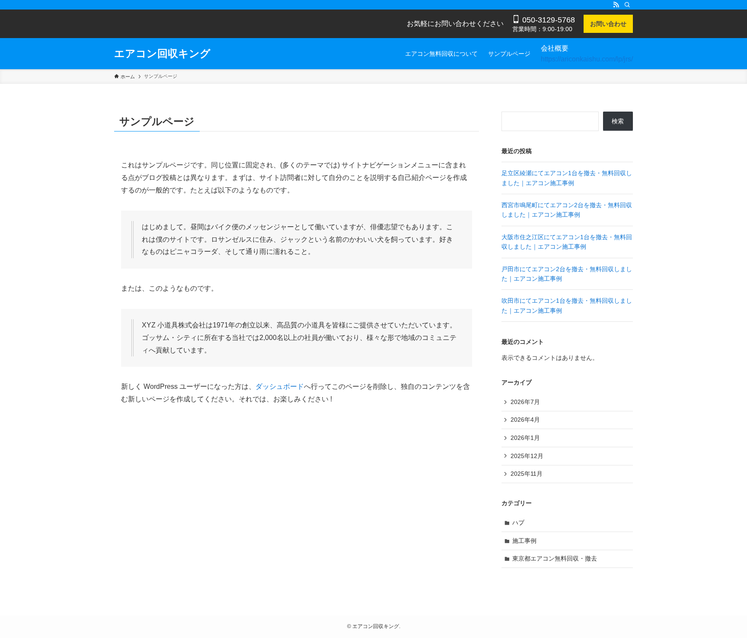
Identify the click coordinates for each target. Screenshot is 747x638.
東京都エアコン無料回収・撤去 (554, 558)
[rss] (616, 5)
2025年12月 (527, 455)
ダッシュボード (279, 386)
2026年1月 (525, 437)
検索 (618, 121)
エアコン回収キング (162, 53)
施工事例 (524, 540)
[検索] (627, 5)
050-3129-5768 (547, 20)
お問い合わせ (608, 23)
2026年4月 (525, 419)
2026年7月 (525, 401)
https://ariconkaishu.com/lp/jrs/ (587, 59)
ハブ (518, 522)
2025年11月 (527, 473)
